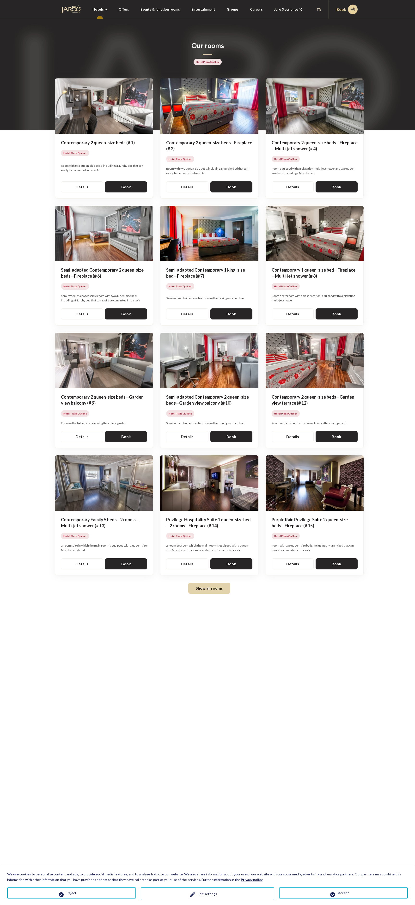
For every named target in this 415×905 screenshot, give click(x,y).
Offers (124, 9)
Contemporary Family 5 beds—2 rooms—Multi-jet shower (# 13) (100, 522)
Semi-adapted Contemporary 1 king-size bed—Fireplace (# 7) (205, 273)
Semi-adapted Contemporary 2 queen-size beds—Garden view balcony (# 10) (207, 400)
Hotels (98, 9)
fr (319, 9)
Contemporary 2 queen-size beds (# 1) (98, 142)
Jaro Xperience (290, 13)
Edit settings (207, 894)
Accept (343, 893)
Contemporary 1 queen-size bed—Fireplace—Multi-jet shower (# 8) (313, 273)
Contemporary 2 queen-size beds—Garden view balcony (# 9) (102, 400)
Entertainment (203, 9)
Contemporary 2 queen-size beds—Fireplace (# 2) (209, 145)
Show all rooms (209, 588)
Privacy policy (251, 880)
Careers (256, 9)
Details (82, 187)
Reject (71, 893)
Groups (232, 9)
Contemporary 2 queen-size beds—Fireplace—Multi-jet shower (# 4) (315, 145)
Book (341, 9)
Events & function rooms (160, 9)
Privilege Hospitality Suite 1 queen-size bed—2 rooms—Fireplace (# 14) (208, 522)
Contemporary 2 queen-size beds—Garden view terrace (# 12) (313, 400)
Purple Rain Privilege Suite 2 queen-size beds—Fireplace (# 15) (310, 522)
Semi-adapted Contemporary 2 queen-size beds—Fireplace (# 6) (102, 273)
